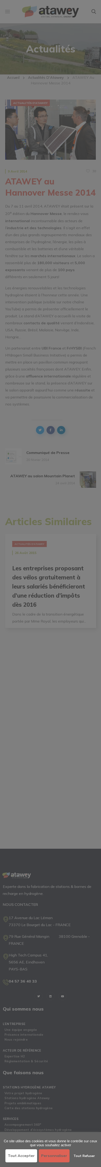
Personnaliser (54, 1155)
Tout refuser (84, 1156)
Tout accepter (21, 1155)
